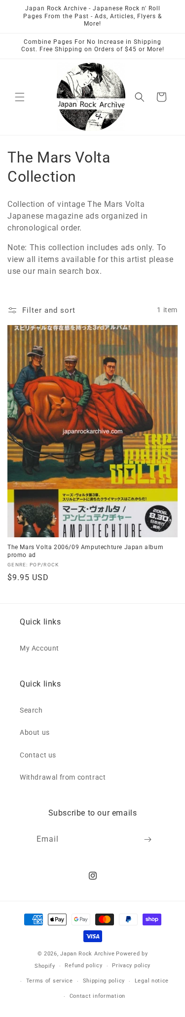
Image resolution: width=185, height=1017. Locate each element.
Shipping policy (104, 981)
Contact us (38, 755)
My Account (39, 648)
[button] (20, 97)
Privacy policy (131, 965)
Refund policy (83, 965)
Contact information (97, 996)
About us (35, 732)
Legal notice (152, 981)
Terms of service (49, 981)
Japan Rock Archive (87, 954)
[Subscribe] (147, 839)
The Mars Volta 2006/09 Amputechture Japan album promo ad (85, 551)
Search (31, 710)
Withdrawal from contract (63, 777)
